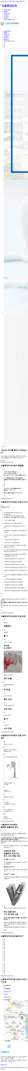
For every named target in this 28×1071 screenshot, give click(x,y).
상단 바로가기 (4, 1)
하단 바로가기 (21, 1)
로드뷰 (26, 1040)
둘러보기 (6, 17)
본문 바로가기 (12, 1)
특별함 (5, 11)
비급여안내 (4, 1064)
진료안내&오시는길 (9, 19)
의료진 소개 (7, 13)
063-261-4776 (7, 996)
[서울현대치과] (9, 5)
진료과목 (6, 14)
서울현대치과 (7, 9)
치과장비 (6, 16)
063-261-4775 (7, 991)
